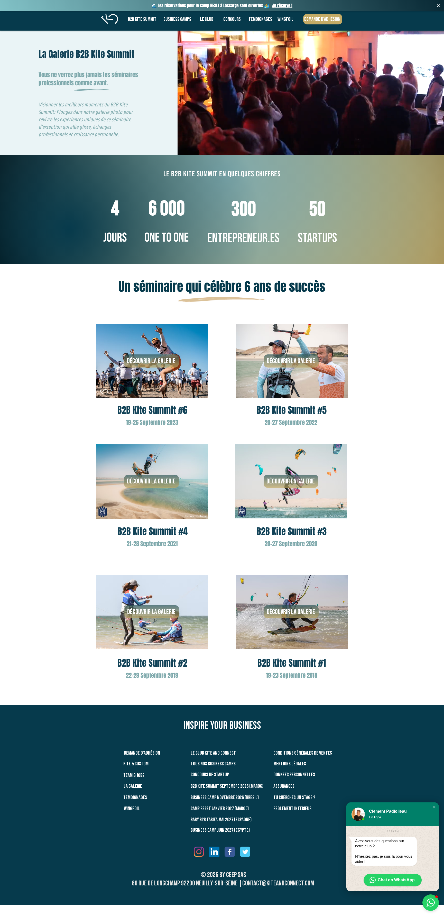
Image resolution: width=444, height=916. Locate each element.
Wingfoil (132, 808)
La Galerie (133, 786)
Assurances (283, 786)
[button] (434, 807)
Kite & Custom (136, 764)
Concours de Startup (210, 775)
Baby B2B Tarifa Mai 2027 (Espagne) (221, 820)
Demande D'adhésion (142, 753)
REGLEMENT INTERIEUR (292, 808)
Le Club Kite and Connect (213, 753)
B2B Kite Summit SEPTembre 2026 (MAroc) (227, 786)
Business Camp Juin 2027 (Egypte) (220, 830)
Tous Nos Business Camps (213, 764)
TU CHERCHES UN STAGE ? (294, 797)
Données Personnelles (294, 775)
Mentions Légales (289, 764)
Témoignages (135, 797)
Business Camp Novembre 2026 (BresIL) (225, 797)
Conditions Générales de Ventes (302, 753)
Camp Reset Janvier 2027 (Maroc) (220, 808)
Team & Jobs (133, 775)
